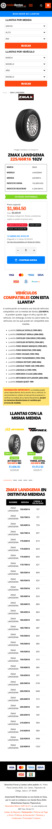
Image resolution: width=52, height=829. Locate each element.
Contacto (36, 818)
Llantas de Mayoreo (12, 812)
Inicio (5, 93)
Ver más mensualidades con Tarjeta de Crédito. (23, 242)
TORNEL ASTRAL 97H (37, 462)
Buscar (26, 45)
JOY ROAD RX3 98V (14, 462)
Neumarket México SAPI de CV (18, 806)
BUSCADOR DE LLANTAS (26, 13)
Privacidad (27, 818)
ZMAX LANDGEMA (13, 509)
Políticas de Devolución (24, 815)
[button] (7, 480)
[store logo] (13, 5)
